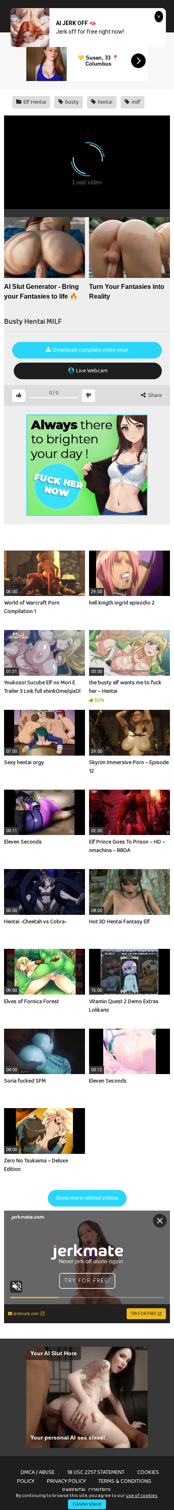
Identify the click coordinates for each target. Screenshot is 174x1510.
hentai (104, 102)
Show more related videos (87, 1198)
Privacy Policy (66, 1481)
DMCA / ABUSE (38, 1472)
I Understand (87, 1504)
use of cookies (141, 1495)
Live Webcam (91, 370)
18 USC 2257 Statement (96, 1472)
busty (71, 102)
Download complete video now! (90, 350)
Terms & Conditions (124, 1481)
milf (135, 102)
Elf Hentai (34, 102)
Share (154, 395)
